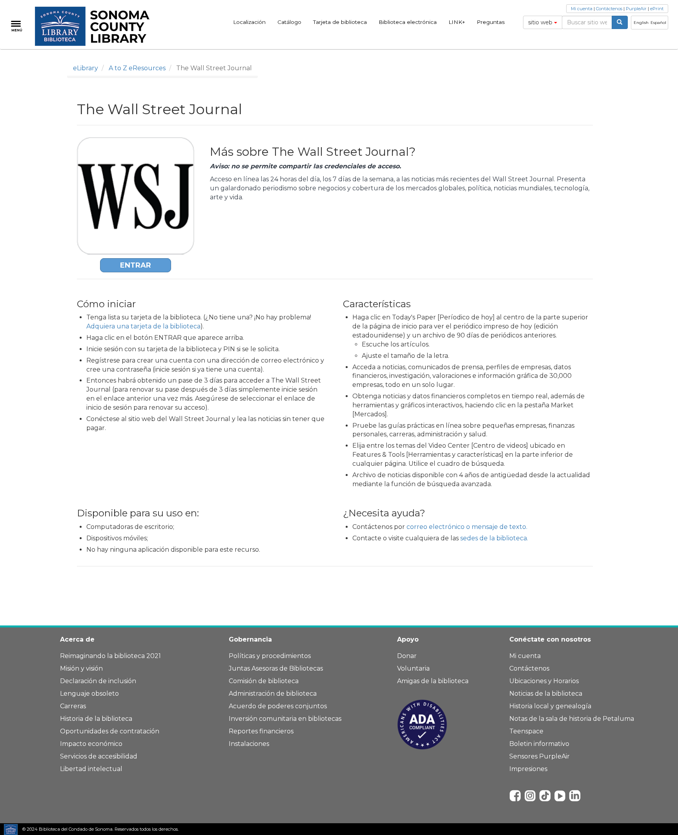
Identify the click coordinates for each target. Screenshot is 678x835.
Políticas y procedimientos (270, 656)
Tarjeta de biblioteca (340, 22)
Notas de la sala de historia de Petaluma (571, 718)
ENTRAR (135, 265)
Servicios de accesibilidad (98, 756)
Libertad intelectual (91, 769)
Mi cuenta (581, 8)
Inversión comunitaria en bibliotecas (285, 718)
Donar (407, 656)
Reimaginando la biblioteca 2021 (110, 656)
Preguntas (491, 22)
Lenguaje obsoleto (89, 693)
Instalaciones (249, 743)
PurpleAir (636, 8)
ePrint (656, 8)
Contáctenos (609, 8)
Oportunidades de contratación (109, 731)
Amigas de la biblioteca (432, 681)
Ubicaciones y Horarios (544, 681)
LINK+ (456, 22)
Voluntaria (413, 668)
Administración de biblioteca (273, 693)
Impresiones (528, 769)
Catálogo (289, 22)
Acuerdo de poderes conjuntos (278, 706)
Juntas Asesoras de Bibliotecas (276, 668)
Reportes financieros (261, 731)
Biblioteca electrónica (408, 22)
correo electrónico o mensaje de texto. (466, 527)
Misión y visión (81, 668)
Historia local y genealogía (550, 706)
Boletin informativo (539, 743)
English (641, 22)
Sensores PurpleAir (539, 756)
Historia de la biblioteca (96, 718)
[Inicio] (97, 26)
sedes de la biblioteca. (494, 538)
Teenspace (526, 731)
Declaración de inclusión (98, 681)
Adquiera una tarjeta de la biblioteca (143, 326)
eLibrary (85, 68)
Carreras (73, 706)
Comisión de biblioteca (264, 681)
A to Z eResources (137, 68)
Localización (249, 22)
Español (658, 22)
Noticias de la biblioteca (545, 693)
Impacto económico (91, 743)
